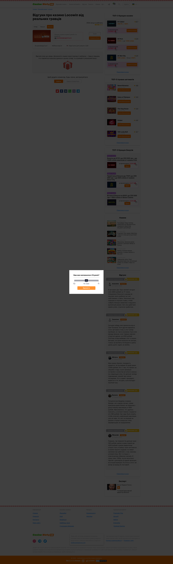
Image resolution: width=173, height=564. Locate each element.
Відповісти (86, 288)
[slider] (86, 280)
